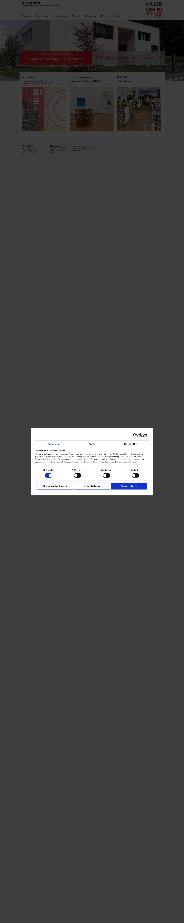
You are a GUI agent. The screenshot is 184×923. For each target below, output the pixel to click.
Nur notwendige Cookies (55, 486)
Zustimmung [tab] (53, 444)
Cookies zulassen (129, 486)
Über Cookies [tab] (130, 444)
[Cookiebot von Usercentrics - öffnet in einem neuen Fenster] (135, 435)
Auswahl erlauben (92, 486)
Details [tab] (92, 444)
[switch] (77, 475)
